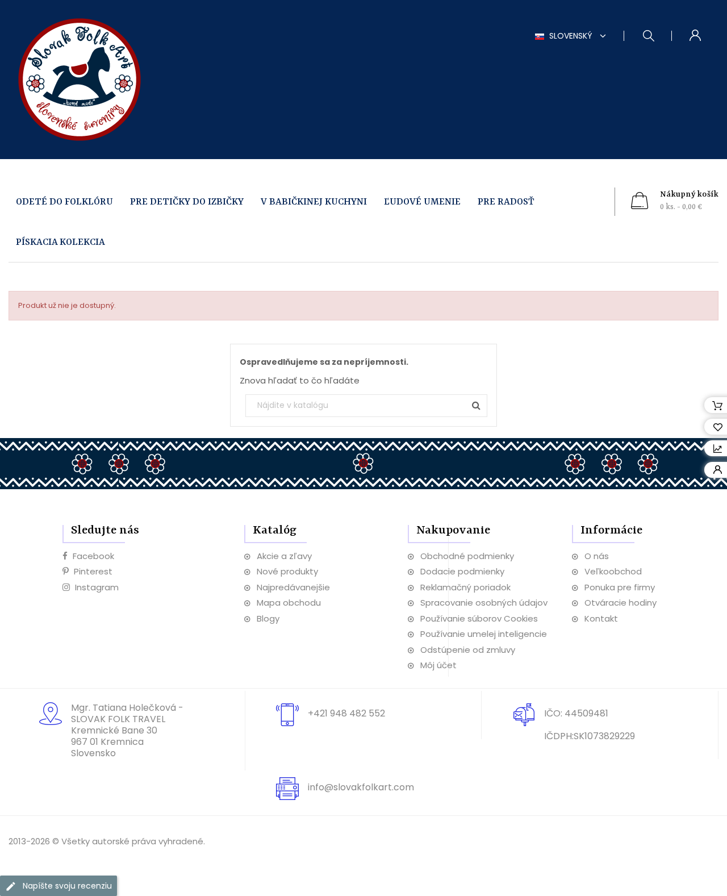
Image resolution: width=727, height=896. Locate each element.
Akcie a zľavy (284, 556)
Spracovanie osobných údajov (484, 603)
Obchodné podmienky (467, 556)
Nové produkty (287, 571)
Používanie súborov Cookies (479, 618)
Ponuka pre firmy (619, 587)
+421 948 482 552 (346, 713)
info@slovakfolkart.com (361, 787)
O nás (596, 556)
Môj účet (438, 665)
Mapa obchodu (289, 603)
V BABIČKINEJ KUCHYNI (314, 202)
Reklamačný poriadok (465, 587)
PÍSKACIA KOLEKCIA (60, 242)
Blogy (268, 618)
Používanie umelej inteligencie (483, 634)
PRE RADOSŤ (506, 202)
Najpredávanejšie (293, 587)
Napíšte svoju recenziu (66, 885)
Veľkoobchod (613, 571)
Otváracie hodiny (620, 603)
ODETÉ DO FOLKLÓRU (64, 202)
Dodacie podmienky (462, 571)
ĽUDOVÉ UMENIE (422, 202)
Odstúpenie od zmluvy (467, 650)
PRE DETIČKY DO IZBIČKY (187, 202)
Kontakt (601, 618)
